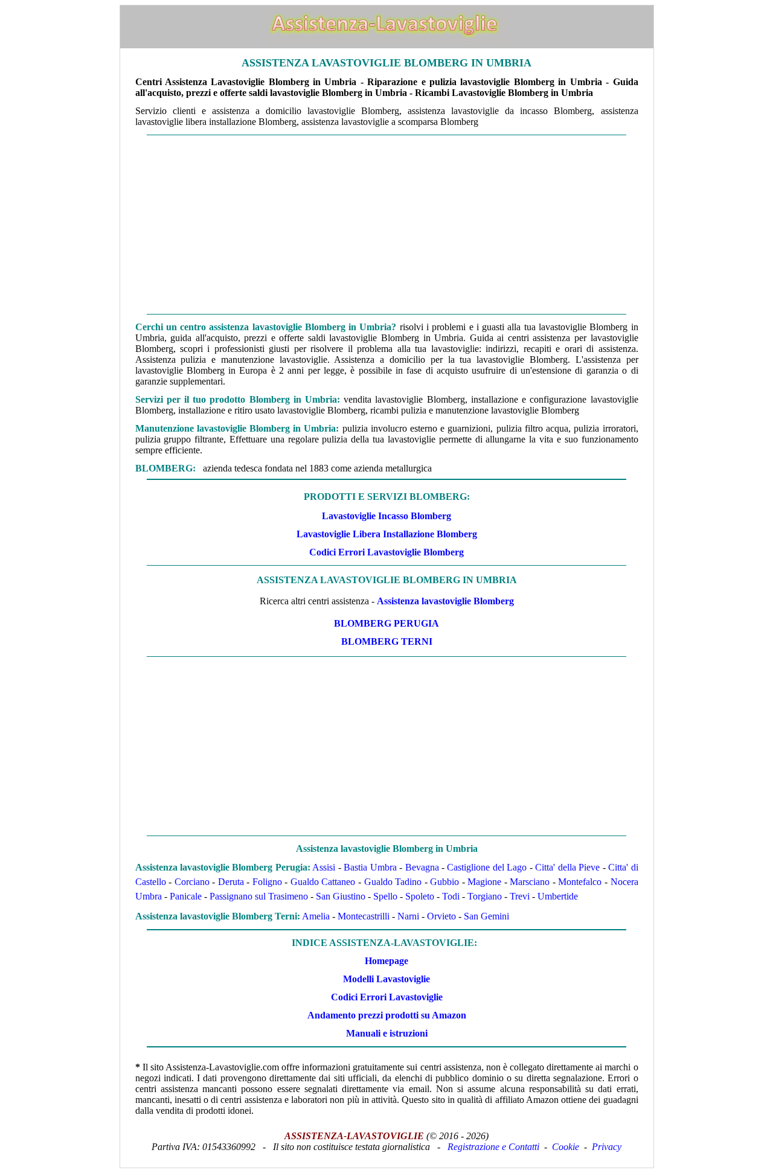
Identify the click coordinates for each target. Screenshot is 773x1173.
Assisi (323, 867)
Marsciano (530, 882)
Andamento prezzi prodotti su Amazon (386, 1015)
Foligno (267, 882)
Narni (408, 916)
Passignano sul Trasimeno (259, 896)
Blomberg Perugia (386, 623)
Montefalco (579, 882)
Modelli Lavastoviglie (386, 979)
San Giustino (340, 896)
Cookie (565, 1147)
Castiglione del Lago (487, 867)
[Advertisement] (387, 224)
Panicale (186, 896)
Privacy (606, 1147)
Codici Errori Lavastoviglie (387, 997)
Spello (385, 896)
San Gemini (486, 916)
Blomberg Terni (386, 641)
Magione (484, 882)
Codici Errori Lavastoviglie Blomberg (386, 552)
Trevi (520, 896)
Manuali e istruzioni (387, 1033)
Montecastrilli (364, 916)
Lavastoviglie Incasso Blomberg (386, 516)
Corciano (192, 882)
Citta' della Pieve (567, 867)
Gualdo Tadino (393, 882)
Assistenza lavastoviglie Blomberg (445, 601)
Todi (451, 896)
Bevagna (422, 867)
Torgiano (484, 896)
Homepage (386, 961)
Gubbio (444, 882)
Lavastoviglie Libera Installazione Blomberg (387, 534)
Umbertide (557, 896)
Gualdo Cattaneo (323, 882)
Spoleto (419, 896)
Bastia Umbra (370, 867)
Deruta (231, 882)
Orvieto (441, 916)
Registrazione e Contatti (493, 1147)
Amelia (316, 916)
